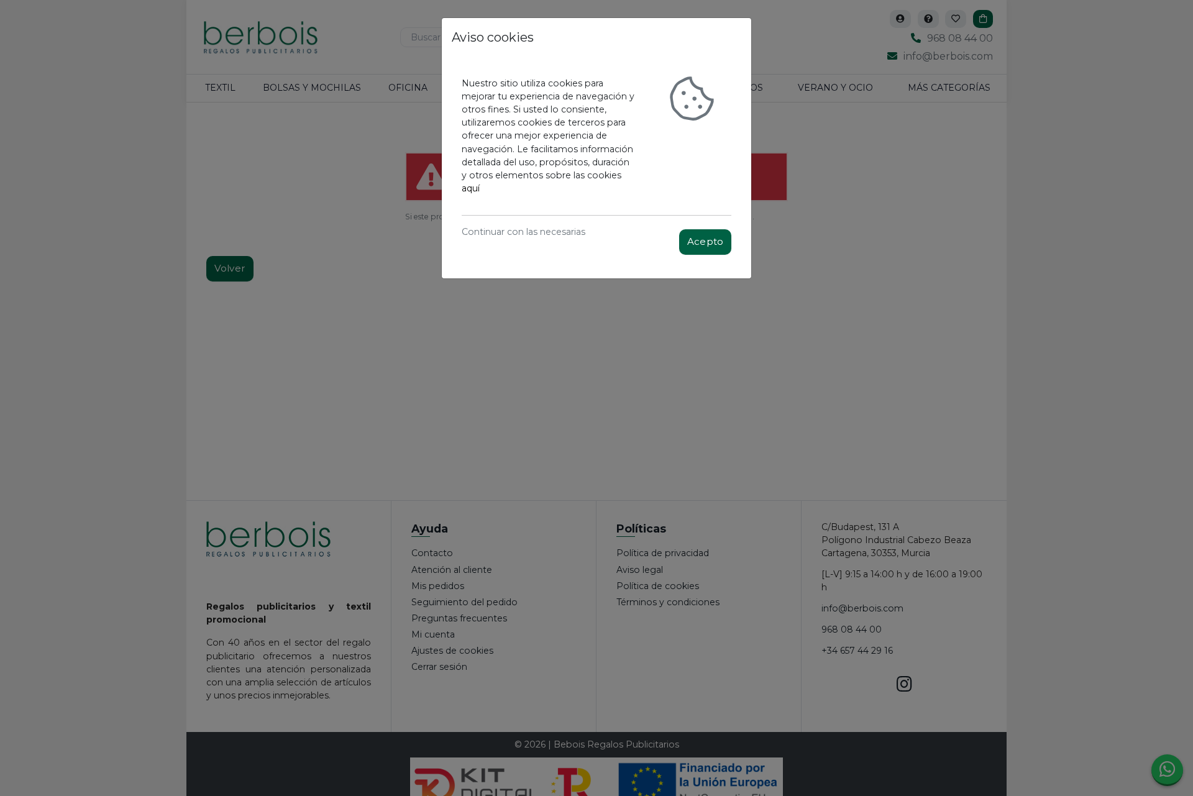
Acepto (705, 241)
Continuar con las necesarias (523, 231)
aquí (471, 188)
